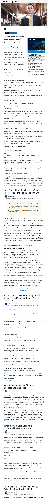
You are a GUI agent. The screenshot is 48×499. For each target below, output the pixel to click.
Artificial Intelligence (12, 303)
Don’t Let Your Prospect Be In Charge (18, 173)
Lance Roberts (18, 196)
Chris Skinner (19, 431)
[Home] (9, 1)
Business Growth (10, 28)
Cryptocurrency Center (12, 431)
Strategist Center (11, 196)
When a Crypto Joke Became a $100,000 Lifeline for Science (17, 434)
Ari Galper (15, 28)
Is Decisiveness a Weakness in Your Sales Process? (27, 28)
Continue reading (24, 290)
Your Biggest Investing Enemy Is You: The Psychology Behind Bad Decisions (20, 198)
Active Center (10, 492)
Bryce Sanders (17, 391)
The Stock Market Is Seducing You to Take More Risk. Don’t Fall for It (19, 494)
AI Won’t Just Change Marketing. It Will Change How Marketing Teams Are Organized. (22, 305)
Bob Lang (15, 492)
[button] (7, 33)
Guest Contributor (19, 303)
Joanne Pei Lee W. (14, 309)
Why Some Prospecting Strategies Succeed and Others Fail (17, 392)
